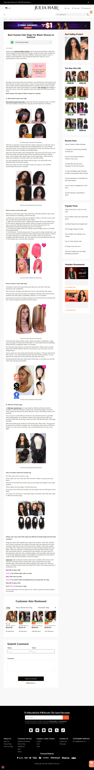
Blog (19, 749)
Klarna (19, 751)
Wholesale (62, 744)
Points (38, 746)
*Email (34, 648)
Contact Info (63, 741)
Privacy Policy (53, 721)
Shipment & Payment (24, 741)
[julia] (47, 8)
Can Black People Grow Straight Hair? (76, 224)
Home (5, 19)
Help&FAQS (21, 746)
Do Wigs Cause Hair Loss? (73, 246)
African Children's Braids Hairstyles (75, 144)
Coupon (39, 741)
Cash (38, 744)
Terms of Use (63, 721)
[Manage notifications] (2, 767)
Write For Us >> (31, 683)
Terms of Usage (8, 746)
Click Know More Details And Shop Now (31, 142)
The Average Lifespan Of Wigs (74, 229)
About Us (6, 741)
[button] (8, 622)
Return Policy (22, 744)
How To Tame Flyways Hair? (73, 241)
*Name (9, 648)
